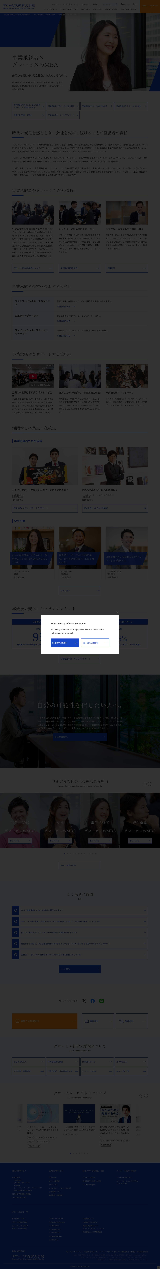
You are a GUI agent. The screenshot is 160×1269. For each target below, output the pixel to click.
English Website (59, 643)
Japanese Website (90, 643)
